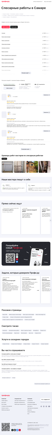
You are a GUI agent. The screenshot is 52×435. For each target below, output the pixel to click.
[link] (6, 27)
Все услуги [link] (4, 402)
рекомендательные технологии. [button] (34, 428)
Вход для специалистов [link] (20, 402)
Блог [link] (28, 413)
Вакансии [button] (30, 410)
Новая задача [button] (4, 400)
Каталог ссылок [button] (5, 408)
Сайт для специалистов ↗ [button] (20, 400)
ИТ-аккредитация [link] (31, 402)
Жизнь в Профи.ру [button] (31, 411)
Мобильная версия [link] (6, 410)
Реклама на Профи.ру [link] (32, 404)
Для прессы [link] (30, 406)
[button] (46, 95)
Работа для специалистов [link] (20, 404)
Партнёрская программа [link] (33, 408)
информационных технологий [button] (33, 425)
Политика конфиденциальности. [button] (34, 429)
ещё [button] (49, 190)
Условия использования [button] (7, 406)
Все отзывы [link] (4, 404)
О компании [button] (30, 400)
